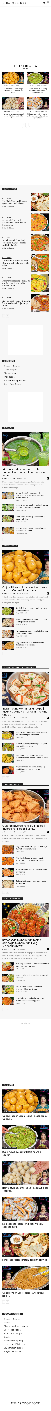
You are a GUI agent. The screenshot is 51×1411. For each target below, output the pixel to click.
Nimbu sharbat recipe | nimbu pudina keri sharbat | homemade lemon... (23, 472)
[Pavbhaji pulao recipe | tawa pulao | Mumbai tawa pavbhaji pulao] (8, 1001)
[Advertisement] (25, 35)
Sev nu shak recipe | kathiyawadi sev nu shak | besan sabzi (14, 222)
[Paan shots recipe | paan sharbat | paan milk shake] (8, 518)
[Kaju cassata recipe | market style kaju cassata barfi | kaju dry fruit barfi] (38, 103)
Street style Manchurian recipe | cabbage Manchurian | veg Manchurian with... (22, 943)
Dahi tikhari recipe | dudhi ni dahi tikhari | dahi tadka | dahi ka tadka (16, 283)
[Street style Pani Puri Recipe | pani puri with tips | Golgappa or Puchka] (8, 978)
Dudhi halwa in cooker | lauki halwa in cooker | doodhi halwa (38, 90)
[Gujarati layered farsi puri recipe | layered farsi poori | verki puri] (25, 806)
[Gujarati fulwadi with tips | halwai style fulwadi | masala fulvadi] (8, 849)
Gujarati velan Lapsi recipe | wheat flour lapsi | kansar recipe (30, 643)
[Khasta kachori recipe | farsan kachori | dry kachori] (8, 872)
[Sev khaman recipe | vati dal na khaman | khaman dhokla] (8, 989)
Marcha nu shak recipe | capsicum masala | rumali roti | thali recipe (14, 242)
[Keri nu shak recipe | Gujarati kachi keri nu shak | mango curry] (40, 303)
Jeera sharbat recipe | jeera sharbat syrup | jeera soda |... (31, 529)
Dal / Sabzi (7, 198)
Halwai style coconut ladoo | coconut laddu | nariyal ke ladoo (13, 116)
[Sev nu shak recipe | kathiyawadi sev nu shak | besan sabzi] (40, 222)
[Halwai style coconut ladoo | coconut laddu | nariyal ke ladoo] (13, 103)
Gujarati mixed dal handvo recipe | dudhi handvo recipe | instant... (30, 768)
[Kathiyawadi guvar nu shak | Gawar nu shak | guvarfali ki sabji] (40, 263)
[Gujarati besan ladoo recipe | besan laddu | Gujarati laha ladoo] (13, 78)
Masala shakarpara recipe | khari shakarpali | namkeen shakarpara (30, 859)
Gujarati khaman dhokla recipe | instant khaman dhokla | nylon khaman (32, 756)
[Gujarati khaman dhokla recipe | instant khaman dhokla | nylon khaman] (8, 758)
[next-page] (27, 124)
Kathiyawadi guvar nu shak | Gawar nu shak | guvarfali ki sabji (15, 263)
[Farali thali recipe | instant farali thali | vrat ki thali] (40, 202)
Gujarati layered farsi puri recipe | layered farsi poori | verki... (23, 827)
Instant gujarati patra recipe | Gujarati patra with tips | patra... (31, 745)
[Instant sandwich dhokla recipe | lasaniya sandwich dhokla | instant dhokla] (25, 689)
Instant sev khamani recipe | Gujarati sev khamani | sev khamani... (31, 733)
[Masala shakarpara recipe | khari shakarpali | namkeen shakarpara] (8, 861)
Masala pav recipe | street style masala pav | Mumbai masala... (32, 964)
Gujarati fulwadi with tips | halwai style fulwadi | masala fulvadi (31, 847)
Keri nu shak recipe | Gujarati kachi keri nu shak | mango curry (16, 303)
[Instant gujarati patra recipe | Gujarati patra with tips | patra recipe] (8, 747)
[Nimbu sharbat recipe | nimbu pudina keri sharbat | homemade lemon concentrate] (25, 449)
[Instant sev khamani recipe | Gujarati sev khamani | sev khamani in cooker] (8, 735)
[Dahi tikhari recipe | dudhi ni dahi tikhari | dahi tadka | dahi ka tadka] (40, 283)
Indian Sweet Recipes (13, 86)
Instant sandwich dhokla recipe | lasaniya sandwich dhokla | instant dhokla (24, 711)
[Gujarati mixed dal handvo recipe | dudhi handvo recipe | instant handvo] (8, 770)
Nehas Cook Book (8, 206)
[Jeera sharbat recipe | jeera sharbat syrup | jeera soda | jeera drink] (8, 530)
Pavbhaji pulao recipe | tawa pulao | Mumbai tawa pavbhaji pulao (30, 999)
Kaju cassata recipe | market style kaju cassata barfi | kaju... (32, 632)
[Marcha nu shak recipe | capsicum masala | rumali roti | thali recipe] (40, 242)
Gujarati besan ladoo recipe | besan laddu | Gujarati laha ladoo (13, 90)
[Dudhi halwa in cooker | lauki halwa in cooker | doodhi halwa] (38, 78)
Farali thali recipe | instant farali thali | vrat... (25, 1259)
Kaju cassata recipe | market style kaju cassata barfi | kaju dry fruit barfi (37, 116)
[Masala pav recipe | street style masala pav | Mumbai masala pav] (8, 966)
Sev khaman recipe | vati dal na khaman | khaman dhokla (29, 987)
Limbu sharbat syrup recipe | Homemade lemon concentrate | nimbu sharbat (30, 495)
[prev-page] (23, 124)
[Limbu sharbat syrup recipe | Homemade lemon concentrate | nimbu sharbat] (8, 495)
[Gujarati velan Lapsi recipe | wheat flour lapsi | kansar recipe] (8, 645)
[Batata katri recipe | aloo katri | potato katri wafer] (8, 884)
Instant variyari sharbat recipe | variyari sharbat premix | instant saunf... (32, 506)
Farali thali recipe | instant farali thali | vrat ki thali (14, 202)
